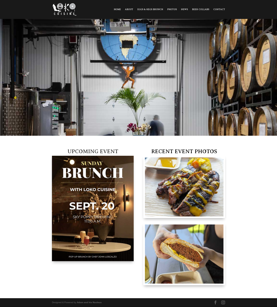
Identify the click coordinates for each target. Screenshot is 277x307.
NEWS (184, 9)
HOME (117, 9)
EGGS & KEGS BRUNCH (150, 9)
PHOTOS (172, 9)
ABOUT (129, 9)
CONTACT (219, 9)
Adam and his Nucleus (89, 302)
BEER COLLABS (200, 9)
